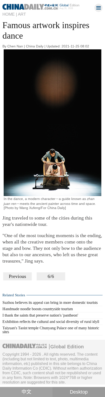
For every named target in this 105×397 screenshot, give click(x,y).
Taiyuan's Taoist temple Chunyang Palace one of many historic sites (50, 330)
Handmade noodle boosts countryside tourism (37, 309)
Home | (9, 14)
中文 (26, 392)
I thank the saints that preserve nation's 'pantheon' (40, 315)
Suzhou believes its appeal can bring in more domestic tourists (50, 302)
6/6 (51, 276)
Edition (69, 5)
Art (22, 14)
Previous (17, 276)
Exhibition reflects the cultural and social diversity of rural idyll (50, 322)
